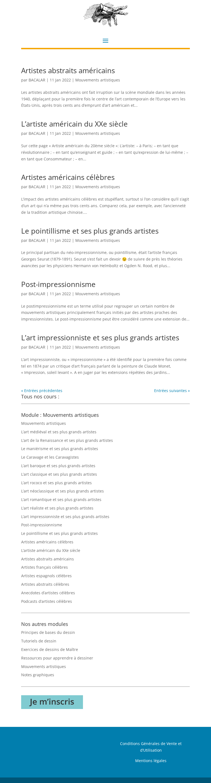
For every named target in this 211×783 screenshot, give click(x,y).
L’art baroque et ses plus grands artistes (58, 465)
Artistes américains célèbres (68, 177)
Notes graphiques (37, 674)
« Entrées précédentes (41, 390)
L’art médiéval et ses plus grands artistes (58, 431)
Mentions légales (150, 760)
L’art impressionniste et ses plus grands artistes (100, 338)
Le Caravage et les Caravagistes (50, 457)
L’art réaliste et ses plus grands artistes (57, 508)
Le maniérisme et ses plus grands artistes (59, 448)
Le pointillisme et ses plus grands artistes (90, 231)
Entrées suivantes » (172, 390)
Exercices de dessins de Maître (49, 649)
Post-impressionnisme (58, 284)
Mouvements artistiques (97, 80)
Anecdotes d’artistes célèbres (48, 592)
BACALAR (37, 80)
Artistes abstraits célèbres (45, 584)
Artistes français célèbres (44, 567)
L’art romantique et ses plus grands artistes (61, 499)
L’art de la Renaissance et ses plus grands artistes (67, 440)
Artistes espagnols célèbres (46, 575)
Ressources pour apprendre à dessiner (57, 658)
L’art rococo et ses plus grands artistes (56, 482)
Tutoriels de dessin (38, 641)
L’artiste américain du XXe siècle (74, 124)
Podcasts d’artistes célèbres (46, 601)
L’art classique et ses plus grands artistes (59, 474)
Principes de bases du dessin (48, 632)
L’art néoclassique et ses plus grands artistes (62, 491)
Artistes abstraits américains (68, 70)
